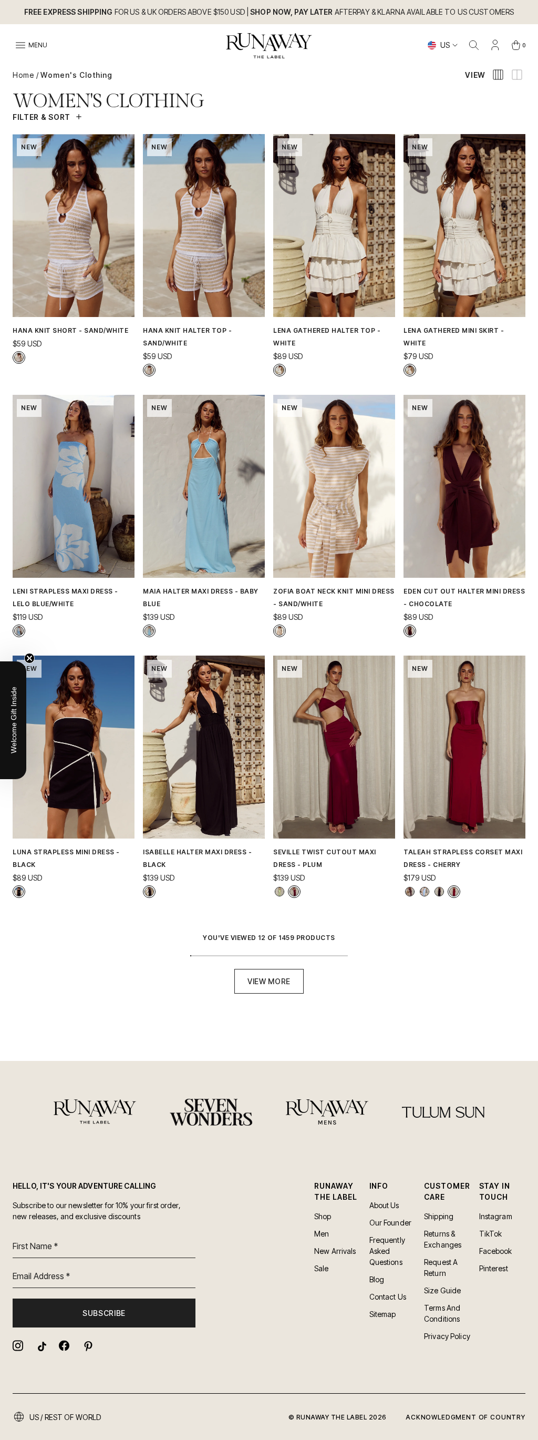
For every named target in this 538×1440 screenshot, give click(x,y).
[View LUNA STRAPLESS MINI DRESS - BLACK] (19, 891)
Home (23, 74)
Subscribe (104, 1313)
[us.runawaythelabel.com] (269, 45)
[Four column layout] (498, 74)
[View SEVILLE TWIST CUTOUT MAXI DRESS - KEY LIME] (279, 891)
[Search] (474, 45)
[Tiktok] (41, 1345)
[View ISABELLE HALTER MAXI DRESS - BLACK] (149, 891)
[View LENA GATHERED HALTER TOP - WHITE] (279, 370)
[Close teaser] (29, 658)
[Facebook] (64, 1345)
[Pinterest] (87, 1345)
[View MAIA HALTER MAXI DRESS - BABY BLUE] (149, 631)
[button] (13, 720)
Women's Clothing (76, 74)
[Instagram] (18, 1345)
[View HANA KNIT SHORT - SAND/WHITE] (19, 357)
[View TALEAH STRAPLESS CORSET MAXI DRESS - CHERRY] (454, 891)
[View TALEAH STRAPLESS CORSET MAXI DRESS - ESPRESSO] (410, 891)
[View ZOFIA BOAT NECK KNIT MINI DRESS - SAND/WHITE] (279, 631)
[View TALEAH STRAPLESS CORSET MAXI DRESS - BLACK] (439, 891)
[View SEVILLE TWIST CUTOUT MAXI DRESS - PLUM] (294, 891)
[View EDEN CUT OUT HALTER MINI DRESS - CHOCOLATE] (410, 631)
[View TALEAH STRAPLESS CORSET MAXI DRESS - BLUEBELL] (424, 891)
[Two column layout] (517, 74)
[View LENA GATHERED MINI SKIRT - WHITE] (410, 370)
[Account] (495, 45)
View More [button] (269, 981)
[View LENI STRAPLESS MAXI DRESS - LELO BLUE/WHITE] (19, 631)
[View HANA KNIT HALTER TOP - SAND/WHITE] (149, 370)
